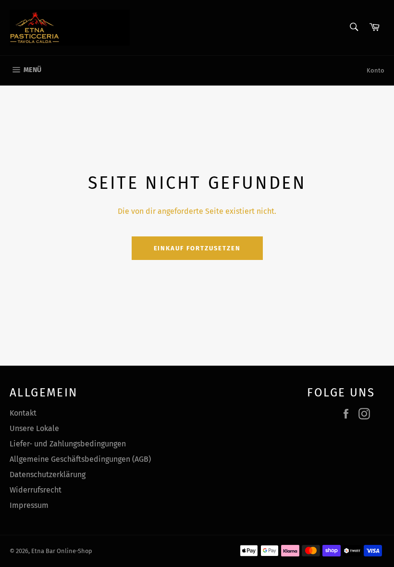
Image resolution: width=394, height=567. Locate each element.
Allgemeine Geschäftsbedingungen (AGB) (80, 459)
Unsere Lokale (34, 428)
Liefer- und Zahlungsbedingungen (68, 443)
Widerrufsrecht (36, 489)
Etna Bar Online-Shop (61, 551)
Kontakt (23, 413)
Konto (375, 70)
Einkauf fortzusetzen (197, 248)
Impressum (29, 505)
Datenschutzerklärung (48, 474)
